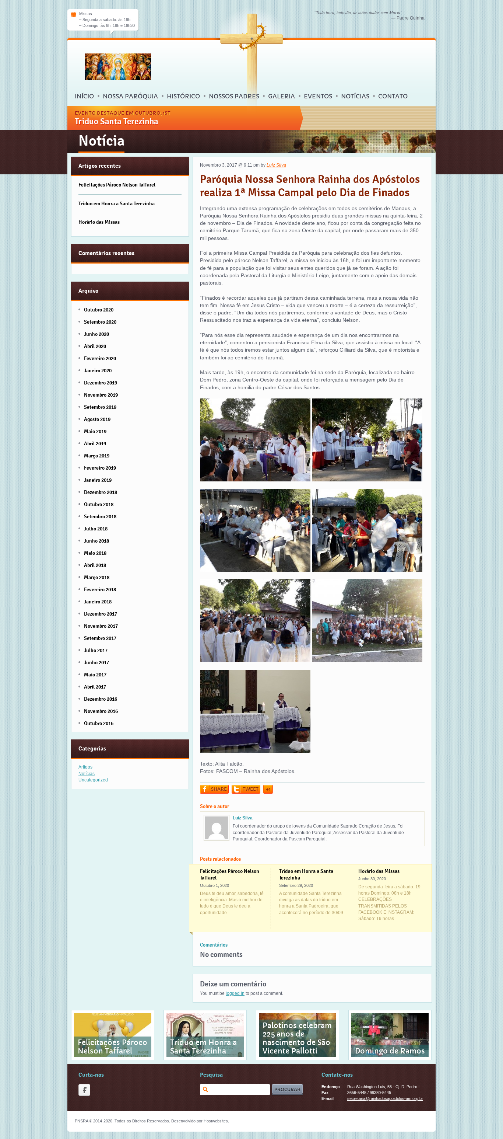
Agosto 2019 (97, 419)
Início (84, 96)
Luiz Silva (276, 165)
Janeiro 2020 (98, 370)
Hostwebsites (216, 1121)
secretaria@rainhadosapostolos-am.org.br (385, 1098)
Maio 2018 (95, 553)
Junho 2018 (96, 540)
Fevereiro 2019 (100, 467)
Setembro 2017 (100, 638)
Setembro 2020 (100, 321)
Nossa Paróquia (130, 96)
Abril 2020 (95, 346)
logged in (235, 993)
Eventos (318, 96)
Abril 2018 (95, 565)
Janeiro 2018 (98, 601)
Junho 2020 (96, 334)
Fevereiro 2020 (100, 358)
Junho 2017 (96, 662)
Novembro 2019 (101, 394)
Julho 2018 (96, 528)
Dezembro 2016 (100, 699)
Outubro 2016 (98, 723)
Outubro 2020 (98, 309)
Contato (393, 96)
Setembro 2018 (100, 516)
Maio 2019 (95, 431)
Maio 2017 (95, 674)
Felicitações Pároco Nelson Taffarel (116, 184)
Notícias (355, 96)
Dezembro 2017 (100, 613)
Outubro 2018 (98, 504)
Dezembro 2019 (100, 382)
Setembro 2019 (100, 407)
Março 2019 (96, 455)
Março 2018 (96, 577)
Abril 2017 (95, 686)
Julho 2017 (96, 650)
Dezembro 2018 (100, 492)
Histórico (183, 96)
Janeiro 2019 (98, 480)
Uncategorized (93, 780)
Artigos (85, 767)
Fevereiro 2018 (100, 589)
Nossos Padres (234, 96)
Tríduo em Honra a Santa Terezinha (116, 203)
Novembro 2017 (101, 626)
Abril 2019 (95, 443)
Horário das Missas (379, 871)
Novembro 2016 (101, 711)
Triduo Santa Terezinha (116, 121)
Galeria (281, 96)
